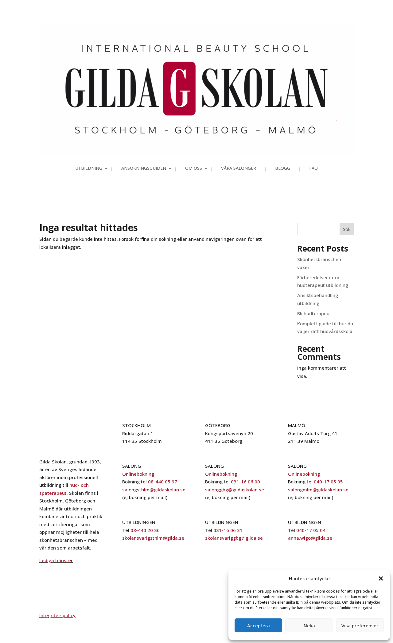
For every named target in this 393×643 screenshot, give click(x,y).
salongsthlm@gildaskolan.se (153, 489)
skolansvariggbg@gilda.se (234, 538)
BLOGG (282, 168)
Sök (346, 229)
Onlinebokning (138, 474)
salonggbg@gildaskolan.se (234, 489)
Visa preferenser (359, 625)
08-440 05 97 (162, 481)
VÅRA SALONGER (238, 168)
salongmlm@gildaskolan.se (318, 489)
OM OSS (193, 168)
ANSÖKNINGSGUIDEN (143, 168)
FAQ (313, 168)
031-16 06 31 (228, 530)
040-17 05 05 (328, 481)
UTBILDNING (88, 168)
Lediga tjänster (56, 560)
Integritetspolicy (57, 615)
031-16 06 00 (245, 481)
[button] (381, 578)
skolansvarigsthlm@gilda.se (153, 538)
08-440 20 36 (145, 530)
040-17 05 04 (310, 530)
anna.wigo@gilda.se (310, 538)
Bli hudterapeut (314, 313)
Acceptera (258, 625)
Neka (309, 625)
